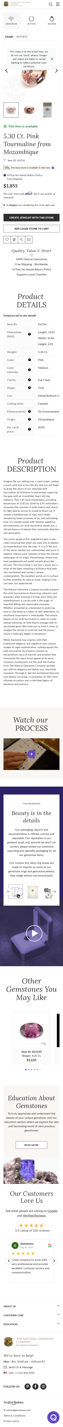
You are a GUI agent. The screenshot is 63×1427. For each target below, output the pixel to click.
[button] (56, 70)
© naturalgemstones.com (17, 1410)
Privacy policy (11, 1420)
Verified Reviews (34, 1215)
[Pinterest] (27, 1386)
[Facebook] (35, 1386)
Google (52, 1211)
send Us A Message (21, 1367)
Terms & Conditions (14, 1415)
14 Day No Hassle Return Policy (24, 175)
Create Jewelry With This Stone (31, 217)
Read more (35, 1145)
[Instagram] (43, 1386)
